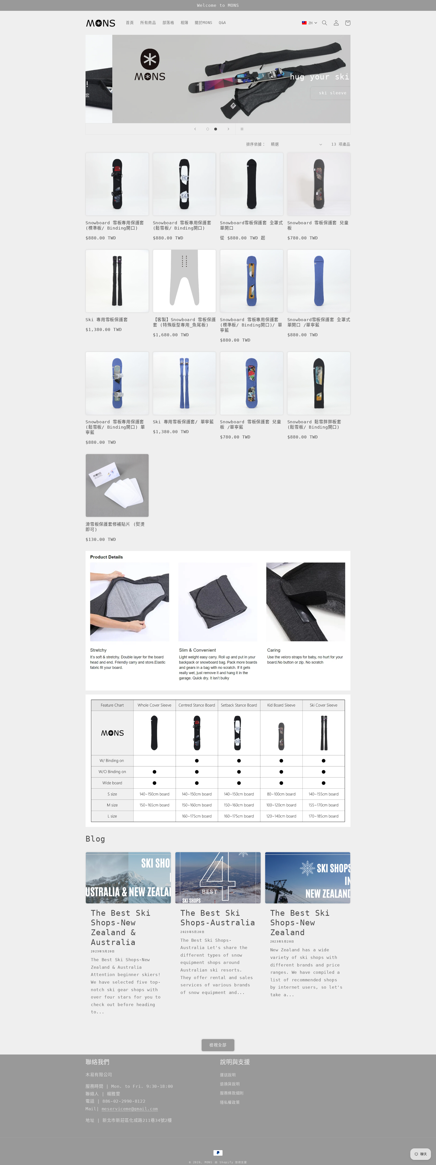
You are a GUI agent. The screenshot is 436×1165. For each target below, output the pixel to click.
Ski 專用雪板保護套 (107, 319)
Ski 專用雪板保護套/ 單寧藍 (183, 421)
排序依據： (256, 144)
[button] (324, 23)
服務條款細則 (232, 1093)
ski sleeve (306, 93)
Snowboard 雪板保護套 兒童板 (318, 225)
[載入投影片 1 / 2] (208, 129)
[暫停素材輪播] (241, 128)
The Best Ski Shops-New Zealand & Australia (121, 927)
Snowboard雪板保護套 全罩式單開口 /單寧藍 (318, 322)
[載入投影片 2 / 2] (216, 129)
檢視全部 (218, 1045)
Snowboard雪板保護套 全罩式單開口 (251, 225)
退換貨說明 (230, 1084)
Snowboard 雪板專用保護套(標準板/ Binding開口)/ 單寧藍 (251, 325)
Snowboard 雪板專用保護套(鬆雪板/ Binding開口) (182, 225)
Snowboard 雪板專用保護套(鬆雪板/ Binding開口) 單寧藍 (115, 427)
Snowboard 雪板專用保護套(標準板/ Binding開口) (115, 225)
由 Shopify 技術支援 (231, 1162)
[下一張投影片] (228, 128)
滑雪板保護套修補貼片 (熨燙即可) (115, 527)
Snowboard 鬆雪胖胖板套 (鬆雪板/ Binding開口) (314, 424)
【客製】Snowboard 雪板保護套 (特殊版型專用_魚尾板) (184, 322)
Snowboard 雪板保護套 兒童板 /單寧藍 (250, 424)
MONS (208, 1162)
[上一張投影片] (195, 128)
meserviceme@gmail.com (130, 1108)
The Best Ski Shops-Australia (217, 917)
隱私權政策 (230, 1102)
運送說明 (228, 1075)
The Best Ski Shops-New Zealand (300, 922)
